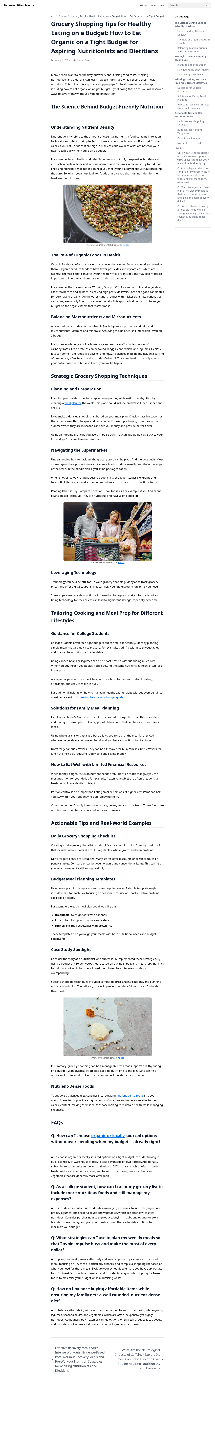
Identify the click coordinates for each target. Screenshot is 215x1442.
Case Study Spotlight (189, 138)
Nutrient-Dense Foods (189, 143)
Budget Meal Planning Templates (190, 131)
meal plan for (72, 403)
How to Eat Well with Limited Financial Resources (193, 106)
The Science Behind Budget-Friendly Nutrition (191, 24)
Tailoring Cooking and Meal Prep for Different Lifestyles (191, 81)
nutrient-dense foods (129, 1095)
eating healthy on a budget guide (102, 697)
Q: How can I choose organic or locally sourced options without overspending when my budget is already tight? (193, 158)
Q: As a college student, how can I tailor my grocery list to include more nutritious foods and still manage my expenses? (193, 175)
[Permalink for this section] (54, 114)
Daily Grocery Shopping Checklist (190, 123)
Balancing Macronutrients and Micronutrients (192, 49)
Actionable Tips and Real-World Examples (189, 114)
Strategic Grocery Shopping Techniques (191, 58)
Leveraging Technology (190, 74)
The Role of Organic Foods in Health (193, 41)
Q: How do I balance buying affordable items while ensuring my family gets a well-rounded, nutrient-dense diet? (193, 213)
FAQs (178, 147)
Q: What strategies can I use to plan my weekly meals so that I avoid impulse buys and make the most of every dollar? (193, 194)
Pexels (126, 244)
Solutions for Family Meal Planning (191, 98)
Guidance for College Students (189, 89)
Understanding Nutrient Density (191, 33)
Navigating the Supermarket (193, 69)
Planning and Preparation (191, 64)
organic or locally (108, 1135)
